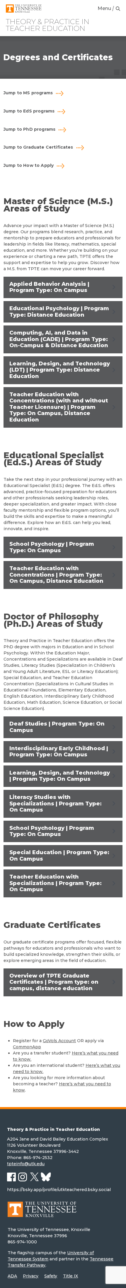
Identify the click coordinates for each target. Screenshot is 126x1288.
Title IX (70, 1276)
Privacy (30, 1276)
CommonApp (27, 1046)
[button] (63, 287)
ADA (12, 1276)
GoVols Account (59, 1040)
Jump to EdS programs (29, 111)
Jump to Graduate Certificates (38, 147)
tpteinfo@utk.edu (26, 1163)
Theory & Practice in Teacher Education (47, 25)
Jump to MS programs (28, 92)
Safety (50, 1276)
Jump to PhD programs (29, 129)
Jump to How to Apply (29, 165)
